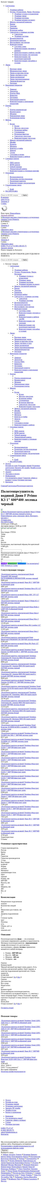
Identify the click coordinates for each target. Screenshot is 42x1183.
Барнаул (34, 1154)
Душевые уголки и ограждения (26, 14)
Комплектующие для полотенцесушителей (22, 58)
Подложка (14, 97)
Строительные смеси (13, 185)
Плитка (8, 106)
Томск (23, 1175)
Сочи (17, 1175)
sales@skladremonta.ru (9, 1132)
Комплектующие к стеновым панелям (24, 171)
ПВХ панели (15, 163)
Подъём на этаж (11, 466)
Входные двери (16, 69)
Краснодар (10, 1163)
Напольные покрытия (13, 85)
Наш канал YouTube (8, 1076)
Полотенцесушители (18, 40)
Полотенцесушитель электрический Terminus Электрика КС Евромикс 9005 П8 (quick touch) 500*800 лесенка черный (19, 694)
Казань (12, 1161)
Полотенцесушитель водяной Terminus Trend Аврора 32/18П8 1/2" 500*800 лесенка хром (18, 681)
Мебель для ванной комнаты (21, 22)
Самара (37, 1173)
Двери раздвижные (17, 77)
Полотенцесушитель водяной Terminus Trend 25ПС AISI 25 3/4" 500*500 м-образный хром (20, 1028)
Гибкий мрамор (16, 167)
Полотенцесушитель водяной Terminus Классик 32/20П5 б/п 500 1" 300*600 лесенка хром (19, 734)
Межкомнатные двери (18, 71)
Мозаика (13, 114)
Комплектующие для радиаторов (22, 183)
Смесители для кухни (22, 136)
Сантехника (10, 6)
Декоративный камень (18, 169)
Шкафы (13, 142)
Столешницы (19, 132)
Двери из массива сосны (19, 73)
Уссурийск (5, 1177)
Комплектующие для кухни (24, 138)
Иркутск (4, 1161)
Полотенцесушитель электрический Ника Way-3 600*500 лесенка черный (20, 620)
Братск (25, 1157)
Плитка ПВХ (15, 93)
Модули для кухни (21, 128)
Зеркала (13, 150)
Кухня (12, 124)
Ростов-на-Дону (19, 1173)
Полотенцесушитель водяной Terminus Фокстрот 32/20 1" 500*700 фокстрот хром (20, 771)
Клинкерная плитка (17, 118)
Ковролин (13, 95)
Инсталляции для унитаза (20, 42)
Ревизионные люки (17, 116)
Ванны (12, 24)
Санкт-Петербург (7, 1175)
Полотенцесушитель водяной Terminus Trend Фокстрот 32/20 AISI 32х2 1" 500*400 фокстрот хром (19, 1059)
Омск (20, 1169)
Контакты (9, 482)
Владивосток (35, 1157)
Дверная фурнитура (17, 81)
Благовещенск (17, 1157)
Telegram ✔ (21, 563)
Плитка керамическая (18, 110)
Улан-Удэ (37, 1175)
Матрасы (13, 146)
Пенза (10, 1171)
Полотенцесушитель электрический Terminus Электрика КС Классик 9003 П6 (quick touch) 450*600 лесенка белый (18, 658)
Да (15, 977)
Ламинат (13, 89)
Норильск (4, 1169)
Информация (10, 476)
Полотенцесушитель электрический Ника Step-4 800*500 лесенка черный (19, 614)
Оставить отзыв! (7, 1008)
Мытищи (17, 1165)
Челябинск (12, 1179)
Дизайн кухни (35, 468)
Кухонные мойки (16, 30)
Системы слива (20, 46)
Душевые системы (21, 36)
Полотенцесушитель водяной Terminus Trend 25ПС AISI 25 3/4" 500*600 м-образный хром (20, 1046)
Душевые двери (20, 16)
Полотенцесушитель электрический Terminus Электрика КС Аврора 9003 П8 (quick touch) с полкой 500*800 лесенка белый (18, 703)
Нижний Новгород (31, 1165)
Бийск (9, 1157)
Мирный (4, 1165)
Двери (7, 65)
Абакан (5, 1154)
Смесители (18, 34)
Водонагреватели (16, 38)
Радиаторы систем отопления (21, 179)
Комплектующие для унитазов (26, 55)
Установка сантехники (14, 1106)
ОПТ (3, 565)
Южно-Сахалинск (30, 1179)
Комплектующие (16, 44)
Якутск (3, 1181)
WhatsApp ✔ (12, 563)
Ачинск (19, 1154)
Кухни (16, 126)
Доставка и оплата (12, 474)
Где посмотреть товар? (14, 478)
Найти (25, 195)
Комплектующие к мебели (20, 156)
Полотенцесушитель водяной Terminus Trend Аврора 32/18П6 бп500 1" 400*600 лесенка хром (19, 651)
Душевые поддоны (21, 18)
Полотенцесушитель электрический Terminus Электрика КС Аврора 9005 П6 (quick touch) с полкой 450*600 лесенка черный (18, 674)
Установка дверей (25, 466)
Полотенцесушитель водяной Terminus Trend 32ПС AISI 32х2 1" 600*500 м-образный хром (20, 1040)
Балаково (27, 1154)
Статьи (14, 480)
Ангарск (12, 1154)
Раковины (13, 28)
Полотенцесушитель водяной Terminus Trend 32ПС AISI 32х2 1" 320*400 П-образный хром (20, 1022)
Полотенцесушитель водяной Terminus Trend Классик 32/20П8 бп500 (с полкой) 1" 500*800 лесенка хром (18, 727)
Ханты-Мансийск (30, 1177)
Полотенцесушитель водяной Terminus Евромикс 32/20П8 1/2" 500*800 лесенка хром (20, 740)
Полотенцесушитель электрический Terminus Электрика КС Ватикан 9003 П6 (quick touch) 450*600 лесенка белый (18, 711)
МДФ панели (15, 165)
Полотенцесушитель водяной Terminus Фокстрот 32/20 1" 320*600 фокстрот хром (20, 753)
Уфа (11, 1177)
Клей (12, 189)
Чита (19, 1179)
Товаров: (5, 225)
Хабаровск (19, 1177)
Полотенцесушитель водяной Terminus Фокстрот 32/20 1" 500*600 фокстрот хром (20, 765)
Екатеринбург (31, 1159)
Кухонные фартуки (21, 134)
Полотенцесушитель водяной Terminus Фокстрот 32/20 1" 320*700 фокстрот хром (20, 759)
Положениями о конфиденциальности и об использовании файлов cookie (17, 1147)
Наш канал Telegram (8, 1078)
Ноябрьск (12, 1169)
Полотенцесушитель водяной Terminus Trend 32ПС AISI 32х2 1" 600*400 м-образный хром (20, 1034)
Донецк (21, 1159)
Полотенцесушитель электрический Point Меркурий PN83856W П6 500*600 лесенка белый (20, 638)
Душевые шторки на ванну (24, 20)
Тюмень (29, 1175)
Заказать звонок (7, 248)
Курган (27, 1163)
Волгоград (5, 1159)
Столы (12, 152)
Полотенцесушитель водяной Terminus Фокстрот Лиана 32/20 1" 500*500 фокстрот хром (20, 808)
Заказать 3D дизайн (22, 468)
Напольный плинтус (18, 99)
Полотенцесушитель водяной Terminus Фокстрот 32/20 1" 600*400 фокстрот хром (20, 777)
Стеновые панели (12, 159)
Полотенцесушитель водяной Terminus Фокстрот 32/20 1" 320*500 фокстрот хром (20, 746)
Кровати (13, 144)
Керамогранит (15, 112)
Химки (3, 1179)
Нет (18, 977)
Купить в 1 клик (11, 565)
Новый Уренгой (28, 1167)
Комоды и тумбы (16, 148)
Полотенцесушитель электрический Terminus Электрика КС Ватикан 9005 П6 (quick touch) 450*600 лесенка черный (18, 719)
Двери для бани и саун (18, 75)
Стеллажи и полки (17, 154)
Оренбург (26, 1169)
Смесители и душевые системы (22, 32)
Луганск (35, 1163)
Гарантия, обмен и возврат (15, 1120)
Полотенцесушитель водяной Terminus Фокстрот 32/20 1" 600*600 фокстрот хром (20, 789)
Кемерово (19, 1161)
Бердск (3, 1157)
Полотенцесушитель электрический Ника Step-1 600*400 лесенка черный (19, 632)
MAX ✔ (4, 563)
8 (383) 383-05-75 (19, 246)
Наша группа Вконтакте (10, 1074)
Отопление (9, 173)
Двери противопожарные (19, 79)
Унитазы (13, 26)
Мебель (8, 120)
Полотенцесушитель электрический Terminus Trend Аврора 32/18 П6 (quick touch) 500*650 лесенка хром (21, 687)
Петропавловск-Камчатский (29, 1171)
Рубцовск (29, 1173)
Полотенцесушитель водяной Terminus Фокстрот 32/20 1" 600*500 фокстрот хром (20, 783)
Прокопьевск (6, 1173)
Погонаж (13, 83)
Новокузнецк (6, 1167)
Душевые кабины (16, 10)
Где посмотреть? (32, 563)
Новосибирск (15, 213)
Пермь (15, 1171)
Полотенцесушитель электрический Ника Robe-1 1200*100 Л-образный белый (20, 608)
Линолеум (14, 91)
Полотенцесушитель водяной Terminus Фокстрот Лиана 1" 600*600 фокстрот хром (20, 801)
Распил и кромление (13, 470)
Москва (11, 1165)
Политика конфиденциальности (13, 1071)
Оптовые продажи (24, 480)
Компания (9, 1116)
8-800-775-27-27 (7, 246)
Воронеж (12, 1159)
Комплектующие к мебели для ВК (27, 53)
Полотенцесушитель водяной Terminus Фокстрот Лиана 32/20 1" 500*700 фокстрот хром (20, 814)
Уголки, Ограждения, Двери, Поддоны (25, 12)
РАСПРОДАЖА (11, 191)
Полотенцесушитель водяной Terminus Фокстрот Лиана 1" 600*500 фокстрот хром (20, 795)
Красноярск (19, 1163)
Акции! (8, 472)
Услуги (8, 464)
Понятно (4, 1150)
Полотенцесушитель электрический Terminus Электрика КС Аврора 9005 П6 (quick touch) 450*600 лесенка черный (18, 666)
